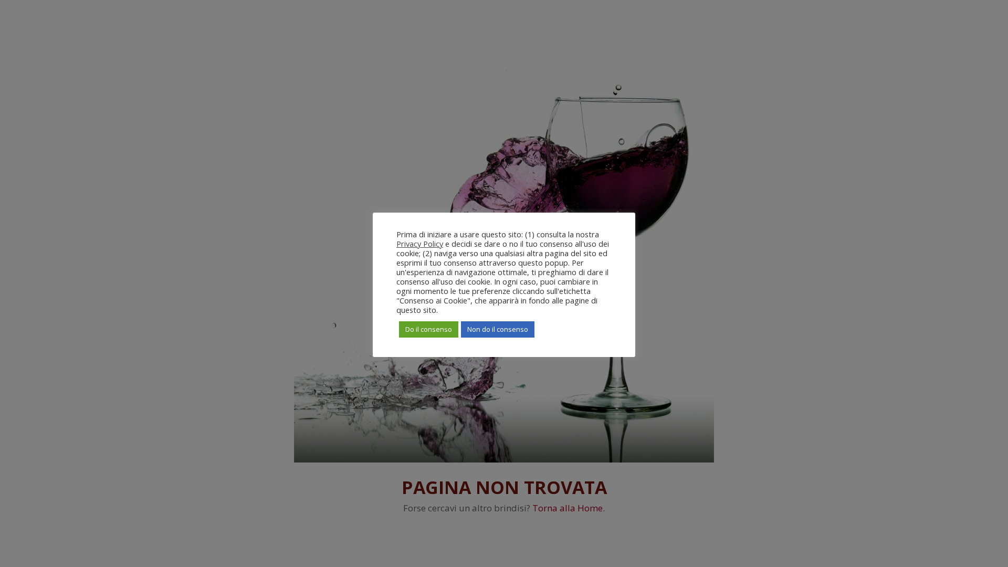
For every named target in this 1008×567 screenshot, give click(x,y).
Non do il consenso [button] (497, 329)
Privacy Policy (419, 243)
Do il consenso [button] (428, 329)
